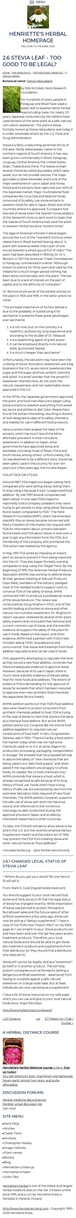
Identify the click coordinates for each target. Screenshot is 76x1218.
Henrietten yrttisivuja (19, 1167)
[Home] (38, 18)
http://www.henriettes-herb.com (25, 1208)
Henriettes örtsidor (17, 1172)
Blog (7, 1162)
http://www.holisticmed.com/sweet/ (27, 1010)
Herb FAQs (11, 1123)
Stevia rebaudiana (39, 81)
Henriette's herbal (15, 1186)
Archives (10, 1138)
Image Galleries (15, 1148)
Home (6, 72)
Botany (9, 1157)
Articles (9, 1128)
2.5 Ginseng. (12, 1019)
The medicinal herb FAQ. (48, 72)
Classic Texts (12, 1133)
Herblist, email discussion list (22, 1104)
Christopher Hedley (18, 1143)
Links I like (11, 1177)
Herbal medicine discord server (24, 1100)
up (38, 1019)
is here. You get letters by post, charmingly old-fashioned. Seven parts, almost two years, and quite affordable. (38, 1076)
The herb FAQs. (21, 72)
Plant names (13, 1152)
